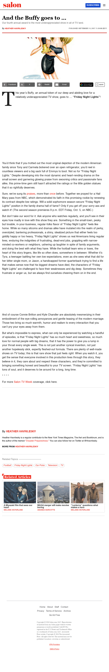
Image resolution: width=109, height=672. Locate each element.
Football (7, 465)
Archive (67, 611)
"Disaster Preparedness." (37, 441)
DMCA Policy (54, 649)
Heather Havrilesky (15, 28)
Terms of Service (54, 611)
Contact (64, 607)
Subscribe (93, 5)
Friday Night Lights (23, 465)
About (50, 607)
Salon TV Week (23, 382)
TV (61, 465)
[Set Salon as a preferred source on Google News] (86, 84)
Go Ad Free (54, 615)
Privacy (40, 611)
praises (31, 194)
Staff (57, 607)
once (52, 194)
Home (42, 607)
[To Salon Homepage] (12, 4)
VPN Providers (54, 644)
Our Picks (40, 465)
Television (52, 465)
